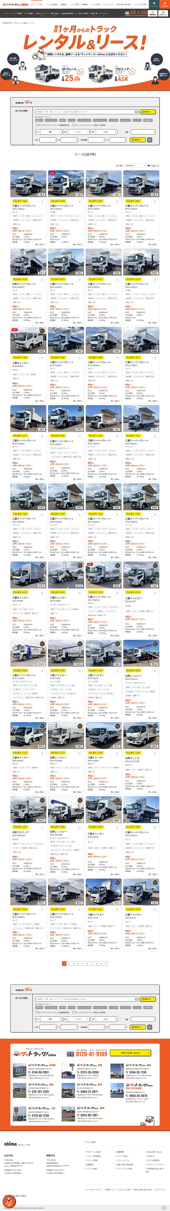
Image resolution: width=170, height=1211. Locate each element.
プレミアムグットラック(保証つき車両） (90, 125)
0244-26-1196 (138, 1072)
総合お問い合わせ (154, 1152)
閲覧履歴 (153, 14)
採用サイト (110, 1189)
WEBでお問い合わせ (130, 1052)
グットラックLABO (124, 1168)
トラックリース (123, 1160)
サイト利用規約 (153, 1160)
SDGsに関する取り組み (142, 1189)
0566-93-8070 (138, 1095)
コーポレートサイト (95, 1189)
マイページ (154, 6)
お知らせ (150, 1156)
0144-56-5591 (40, 1072)
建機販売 (90, 1164)
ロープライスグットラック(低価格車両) (53, 125)
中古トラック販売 (94, 1152)
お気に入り (163, 14)
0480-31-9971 (89, 1091)
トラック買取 (92, 1160)
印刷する (155, 165)
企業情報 (165, 6)
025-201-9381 (40, 1091)
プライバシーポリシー (156, 1164)
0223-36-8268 (90, 1072)
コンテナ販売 (122, 1156)
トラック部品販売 (94, 1156)
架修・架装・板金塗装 (125, 1164)
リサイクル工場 (124, 1189)
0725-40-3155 (40, 1115)
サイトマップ (160, 1189)
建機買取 (120, 1152)
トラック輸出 (92, 1168)
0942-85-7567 (89, 1115)
